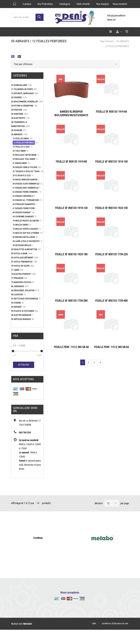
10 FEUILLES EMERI (21, 138)
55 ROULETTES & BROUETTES (24, 249)
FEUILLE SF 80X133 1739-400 (111, 300)
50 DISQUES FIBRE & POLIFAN (25, 167)
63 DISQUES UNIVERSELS (23, 196)
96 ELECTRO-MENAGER (21, 315)
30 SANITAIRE (17, 114)
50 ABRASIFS (122, 41)
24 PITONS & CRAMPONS (22, 105)
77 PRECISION (17, 278)
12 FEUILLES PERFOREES (23, 142)
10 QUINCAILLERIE (19, 85)
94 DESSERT (16, 307)
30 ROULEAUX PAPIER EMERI (24, 155)
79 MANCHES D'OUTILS (21, 282)
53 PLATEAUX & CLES (22, 175)
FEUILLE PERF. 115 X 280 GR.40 (71, 347)
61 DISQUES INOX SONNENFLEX (26, 188)
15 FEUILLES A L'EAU (21, 147)
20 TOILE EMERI (19, 151)
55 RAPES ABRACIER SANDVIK (25, 179)
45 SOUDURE (16, 130)
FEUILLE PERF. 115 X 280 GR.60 (111, 347)
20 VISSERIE (16, 97)
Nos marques (102, 4)
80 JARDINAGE (17, 286)
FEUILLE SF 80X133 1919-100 (111, 161)
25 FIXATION (16, 109)
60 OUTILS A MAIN (19, 253)
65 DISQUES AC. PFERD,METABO (26, 200)
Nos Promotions (45, 4)
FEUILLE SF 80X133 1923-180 (71, 254)
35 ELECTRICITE (18, 118)
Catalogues (64, 4)
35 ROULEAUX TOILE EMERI (24, 159)
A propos (27, 4)
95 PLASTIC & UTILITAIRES (22, 311)
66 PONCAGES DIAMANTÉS (24, 204)
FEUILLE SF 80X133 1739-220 (111, 254)
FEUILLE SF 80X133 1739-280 (71, 300)
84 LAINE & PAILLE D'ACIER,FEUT (26, 241)
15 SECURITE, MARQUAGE (22, 93)
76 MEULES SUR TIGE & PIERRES (26, 233)
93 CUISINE (16, 302)
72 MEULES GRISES (20, 225)
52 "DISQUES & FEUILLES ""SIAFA (26, 171)
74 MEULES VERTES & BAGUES (25, 229)
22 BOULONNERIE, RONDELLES (24, 101)
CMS (94, 623)
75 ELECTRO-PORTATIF (21, 274)
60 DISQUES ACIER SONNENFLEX (26, 184)
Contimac (38, 537)
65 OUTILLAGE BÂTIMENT (22, 257)
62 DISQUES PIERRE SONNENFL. (26, 192)
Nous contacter (120, 4)
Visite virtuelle (83, 4)
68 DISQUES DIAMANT (22, 212)
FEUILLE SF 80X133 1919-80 (71, 161)
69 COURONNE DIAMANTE (23, 216)
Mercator (27, 623)
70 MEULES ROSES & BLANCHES (26, 220)
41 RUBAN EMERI (20, 163)
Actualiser (23, 364)
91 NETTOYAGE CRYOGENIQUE (24, 298)
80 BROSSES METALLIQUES (24, 237)
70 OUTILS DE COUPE (20, 265)
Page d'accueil (106, 41)
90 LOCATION (17, 294)
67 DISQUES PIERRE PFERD (24, 208)
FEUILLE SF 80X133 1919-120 (71, 208)
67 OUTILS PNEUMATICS (21, 261)
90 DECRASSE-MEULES (22, 245)
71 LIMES (15, 270)
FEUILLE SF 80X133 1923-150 (111, 208)
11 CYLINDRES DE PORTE (22, 89)
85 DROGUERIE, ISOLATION (22, 290)
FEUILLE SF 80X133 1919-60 (111, 111)
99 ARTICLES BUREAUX (21, 319)
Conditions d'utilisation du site (115, 623)
